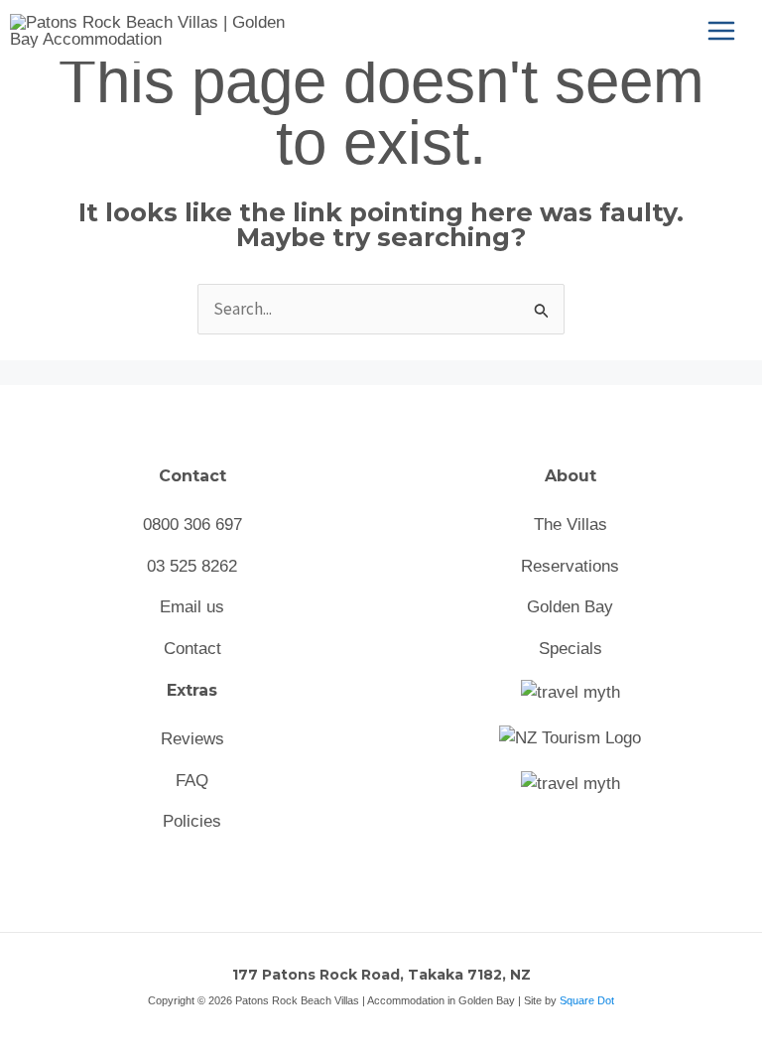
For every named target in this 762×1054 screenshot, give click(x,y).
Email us (192, 606)
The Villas (570, 524)
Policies (192, 821)
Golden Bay (570, 606)
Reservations (570, 566)
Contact (192, 648)
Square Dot (587, 1000)
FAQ (192, 780)
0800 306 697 (192, 524)
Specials (570, 648)
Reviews (192, 738)
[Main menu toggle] (721, 31)
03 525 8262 (192, 566)
